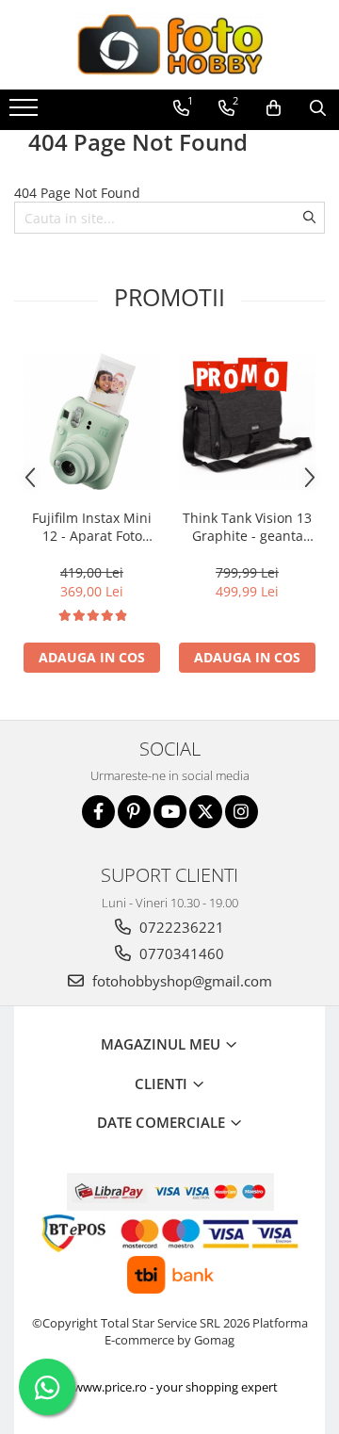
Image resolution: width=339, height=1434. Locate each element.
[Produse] (25, 113)
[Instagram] (241, 811)
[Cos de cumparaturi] (273, 108)
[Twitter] (205, 811)
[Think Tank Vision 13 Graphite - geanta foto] (247, 421)
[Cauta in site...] (318, 108)
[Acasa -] (169, 44)
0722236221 (180, 927)
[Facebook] (98, 811)
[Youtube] (169, 811)
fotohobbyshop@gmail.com (180, 980)
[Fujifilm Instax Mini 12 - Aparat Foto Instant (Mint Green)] (92, 421)
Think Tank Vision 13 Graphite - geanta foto (247, 527)
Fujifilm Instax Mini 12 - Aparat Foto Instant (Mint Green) (91, 527)
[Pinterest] (134, 811)
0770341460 (180, 953)
